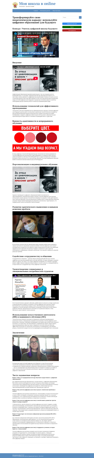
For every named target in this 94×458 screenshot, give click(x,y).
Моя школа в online (37, 3)
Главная (36, 10)
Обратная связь (56, 10)
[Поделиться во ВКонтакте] (17, 447)
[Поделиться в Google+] (23, 447)
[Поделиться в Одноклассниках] (20, 447)
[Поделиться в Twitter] (26, 447)
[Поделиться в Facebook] (13, 447)
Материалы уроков (45, 10)
